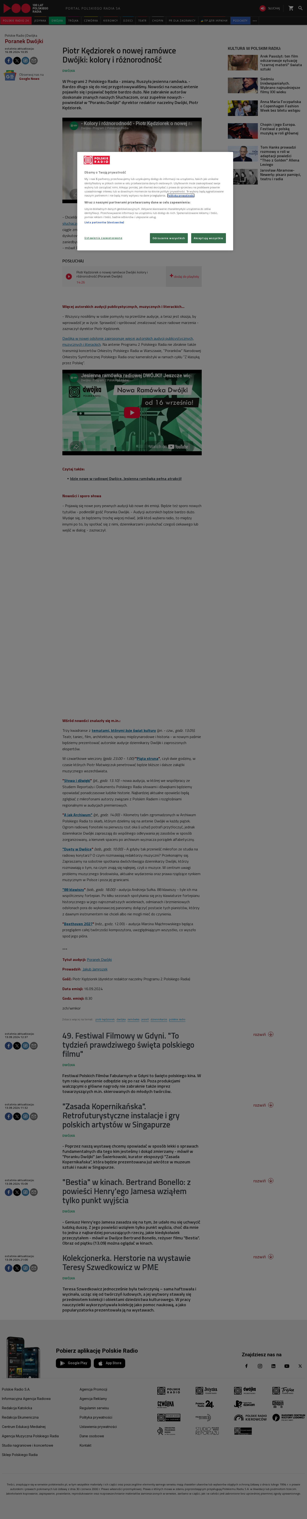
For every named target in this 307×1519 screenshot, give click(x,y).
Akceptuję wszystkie (208, 238)
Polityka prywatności (181, 195)
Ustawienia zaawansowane (103, 238)
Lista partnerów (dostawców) (104, 222)
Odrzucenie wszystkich (169, 238)
